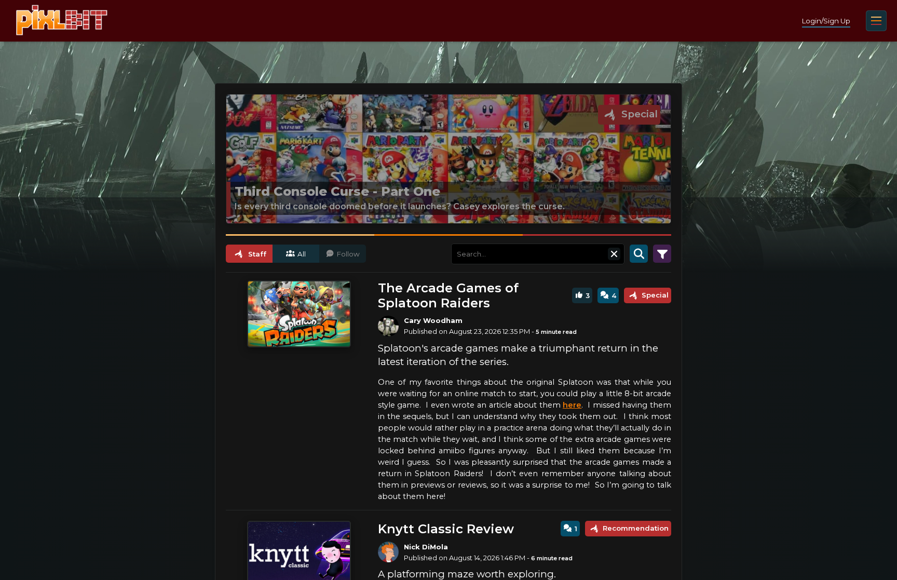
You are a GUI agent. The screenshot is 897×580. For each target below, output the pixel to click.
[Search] (639, 254)
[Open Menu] (876, 20)
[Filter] (662, 254)
